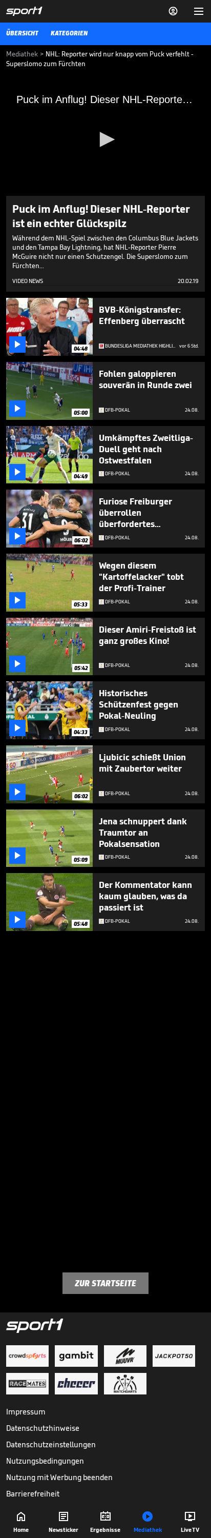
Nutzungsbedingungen (45, 1461)
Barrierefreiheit (32, 1494)
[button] (105, 139)
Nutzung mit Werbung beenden (59, 1477)
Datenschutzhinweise (42, 1428)
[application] (105, 140)
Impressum (26, 1411)
